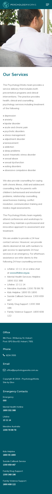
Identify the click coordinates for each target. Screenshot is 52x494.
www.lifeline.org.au (19, 272)
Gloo (12, 382)
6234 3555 (11, 355)
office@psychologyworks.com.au (22, 370)
